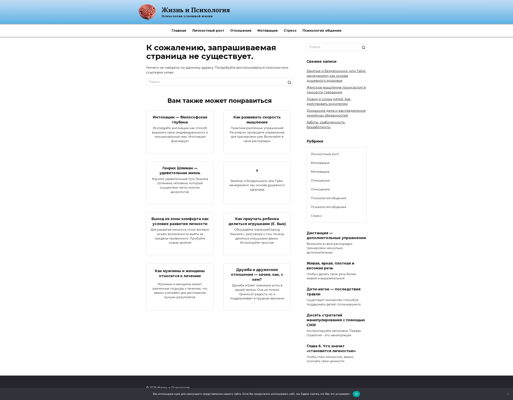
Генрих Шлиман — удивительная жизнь (180, 170)
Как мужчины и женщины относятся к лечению (180, 273)
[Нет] (508, 394)
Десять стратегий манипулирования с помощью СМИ (336, 320)
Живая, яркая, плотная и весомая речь (330, 265)
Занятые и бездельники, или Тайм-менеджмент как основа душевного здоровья (337, 76)
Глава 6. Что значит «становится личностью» (331, 348)
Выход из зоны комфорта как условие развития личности (180, 221)
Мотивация (268, 30)
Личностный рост (208, 30)
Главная (179, 30)
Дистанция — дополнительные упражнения (336, 235)
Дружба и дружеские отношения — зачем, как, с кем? (257, 275)
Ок (356, 393)
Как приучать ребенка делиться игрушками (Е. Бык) (257, 221)
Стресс (290, 30)
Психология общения (322, 30)
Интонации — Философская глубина (180, 119)
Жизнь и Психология (196, 10)
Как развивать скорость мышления (257, 119)
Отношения (240, 30)
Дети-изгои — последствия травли (334, 291)
